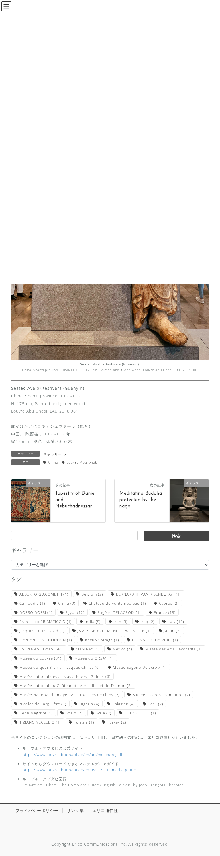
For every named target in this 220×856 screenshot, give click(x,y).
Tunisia (84, 722)
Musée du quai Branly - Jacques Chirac (59, 667)
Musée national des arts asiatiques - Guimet (65, 676)
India (93, 621)
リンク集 (75, 810)
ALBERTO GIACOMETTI (43, 594)
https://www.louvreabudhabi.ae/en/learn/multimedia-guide (79, 769)
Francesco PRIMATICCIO (45, 621)
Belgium (92, 594)
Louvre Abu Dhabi (82, 462)
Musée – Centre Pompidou (161, 694)
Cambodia (32, 603)
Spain (74, 713)
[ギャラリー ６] (30, 500)
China (53, 462)
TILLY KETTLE (140, 713)
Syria (103, 713)
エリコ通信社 (105, 810)
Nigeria (89, 703)
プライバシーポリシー (36, 810)
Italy (176, 621)
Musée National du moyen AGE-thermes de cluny (69, 694)
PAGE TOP (209, 825)
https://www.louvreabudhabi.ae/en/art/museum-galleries (77, 754)
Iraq (148, 621)
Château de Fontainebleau (117, 603)
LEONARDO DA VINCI (155, 639)
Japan (172, 630)
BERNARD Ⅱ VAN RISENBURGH (148, 594)
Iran (121, 621)
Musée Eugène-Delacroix (140, 667)
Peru (155, 703)
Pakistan (123, 703)
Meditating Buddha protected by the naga (140, 500)
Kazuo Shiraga (102, 639)
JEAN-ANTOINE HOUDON (45, 639)
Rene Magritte (36, 713)
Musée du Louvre (40, 658)
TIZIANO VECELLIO (40, 722)
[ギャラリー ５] (189, 500)
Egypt (75, 612)
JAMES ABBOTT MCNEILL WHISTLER (114, 630)
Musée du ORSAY (94, 658)
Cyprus (169, 603)
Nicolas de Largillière (42, 703)
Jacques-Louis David (42, 630)
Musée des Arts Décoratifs (173, 649)
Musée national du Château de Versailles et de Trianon (75, 685)
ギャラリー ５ (55, 454)
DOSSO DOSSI (35, 612)
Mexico (122, 649)
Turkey (116, 722)
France (165, 612)
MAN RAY (88, 649)
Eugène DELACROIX (119, 612)
